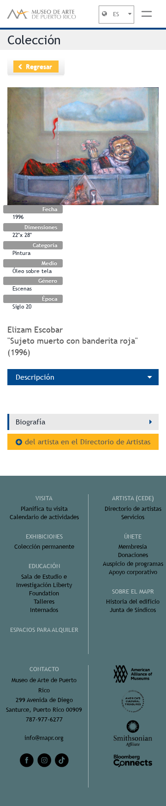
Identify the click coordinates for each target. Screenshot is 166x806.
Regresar (39, 66)
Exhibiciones (44, 536)
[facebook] (27, 760)
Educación (44, 566)
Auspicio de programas (133, 563)
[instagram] (44, 760)
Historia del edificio (133, 601)
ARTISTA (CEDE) (133, 498)
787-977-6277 (44, 719)
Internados (44, 609)
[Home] (41, 13)
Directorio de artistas (133, 508)
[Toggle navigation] (146, 14)
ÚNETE (133, 536)
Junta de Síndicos (133, 609)
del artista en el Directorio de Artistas (87, 441)
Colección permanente (44, 546)
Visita (44, 498)
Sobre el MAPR (133, 591)
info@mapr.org (44, 737)
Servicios (132, 517)
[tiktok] (62, 760)
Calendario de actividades (44, 517)
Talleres (44, 601)
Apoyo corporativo (133, 572)
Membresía (133, 546)
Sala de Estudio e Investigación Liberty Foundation (44, 585)
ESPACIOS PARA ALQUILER (44, 629)
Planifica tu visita (44, 508)
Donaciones (133, 554)
